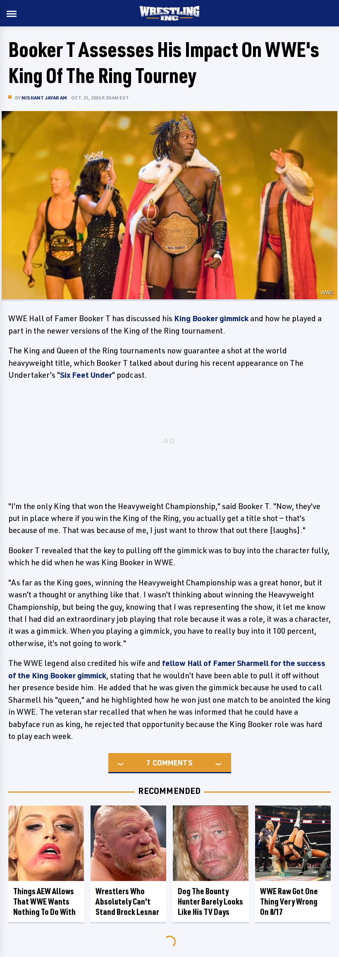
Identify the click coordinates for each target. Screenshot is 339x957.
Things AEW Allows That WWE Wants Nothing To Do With (44, 901)
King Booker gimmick (211, 318)
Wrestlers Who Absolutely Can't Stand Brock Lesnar (127, 901)
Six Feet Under (86, 375)
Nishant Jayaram (44, 98)
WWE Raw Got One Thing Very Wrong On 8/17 (289, 901)
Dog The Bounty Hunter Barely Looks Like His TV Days (210, 901)
